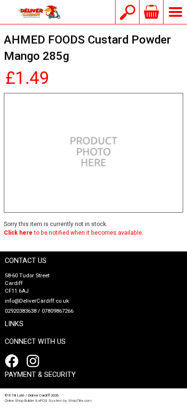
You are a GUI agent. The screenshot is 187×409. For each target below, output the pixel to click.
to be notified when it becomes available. (73, 232)
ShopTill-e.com (80, 400)
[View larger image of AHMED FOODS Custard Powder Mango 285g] (93, 153)
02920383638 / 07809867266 (39, 311)
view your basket (151, 12)
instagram (35, 361)
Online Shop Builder (19, 400)
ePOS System (50, 400)
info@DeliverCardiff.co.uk (37, 301)
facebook (13, 361)
